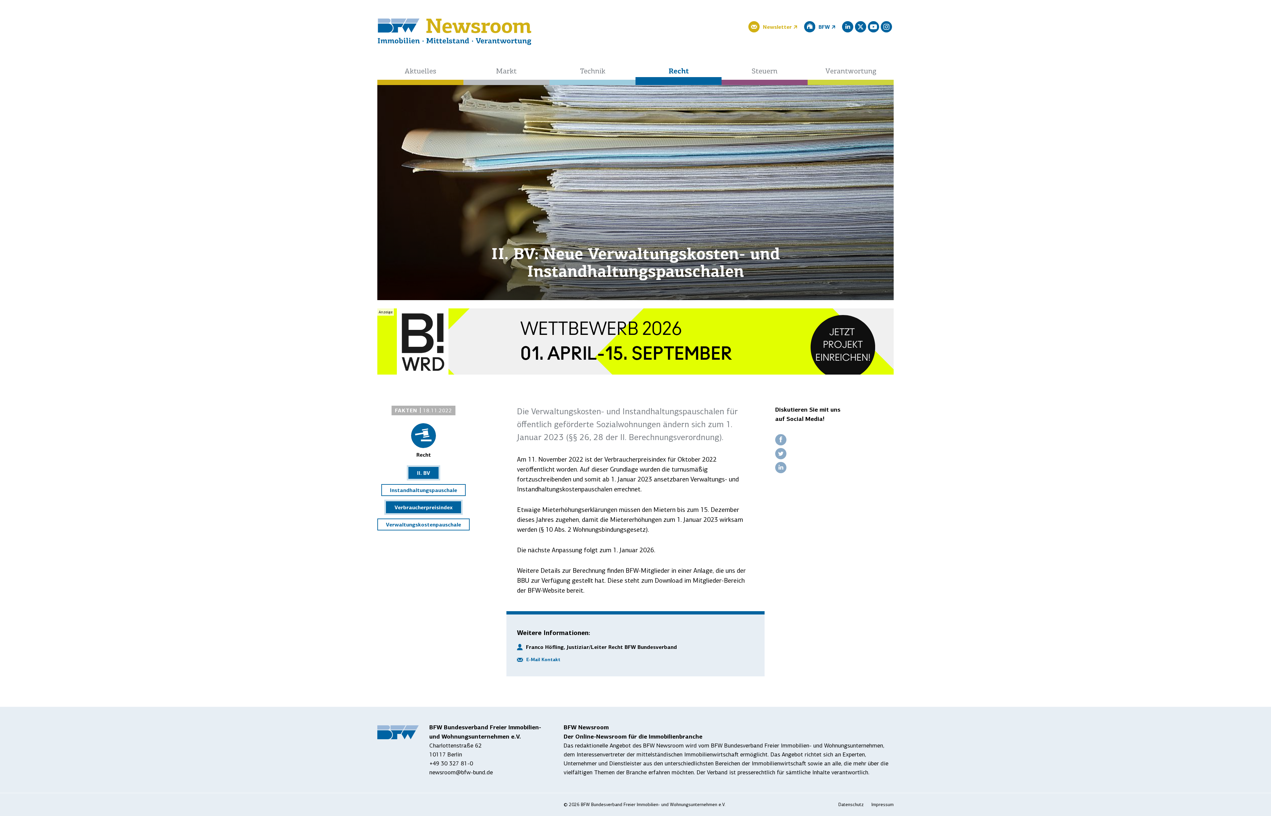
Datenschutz (851, 804)
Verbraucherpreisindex (423, 507)
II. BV (423, 473)
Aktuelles (420, 71)
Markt (506, 71)
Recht (679, 71)
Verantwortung (850, 71)
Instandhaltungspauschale (423, 490)
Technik (592, 71)
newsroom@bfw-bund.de (461, 772)
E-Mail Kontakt (543, 659)
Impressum (882, 804)
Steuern (764, 71)
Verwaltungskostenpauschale (423, 524)
